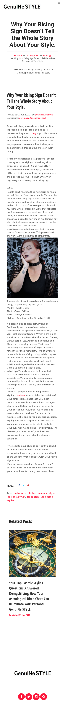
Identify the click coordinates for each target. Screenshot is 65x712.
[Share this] (19, 485)
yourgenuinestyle (44, 114)
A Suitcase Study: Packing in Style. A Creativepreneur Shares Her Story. (35, 71)
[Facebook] (21, 696)
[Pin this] (28, 485)
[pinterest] (43, 696)
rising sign (33, 496)
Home (19, 55)
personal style (46, 493)
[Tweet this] (23, 485)
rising (33, 133)
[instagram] (36, 696)
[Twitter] (28, 696)
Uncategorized (32, 55)
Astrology (20, 493)
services (20, 395)
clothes (32, 493)
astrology (47, 55)
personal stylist (16, 496)
